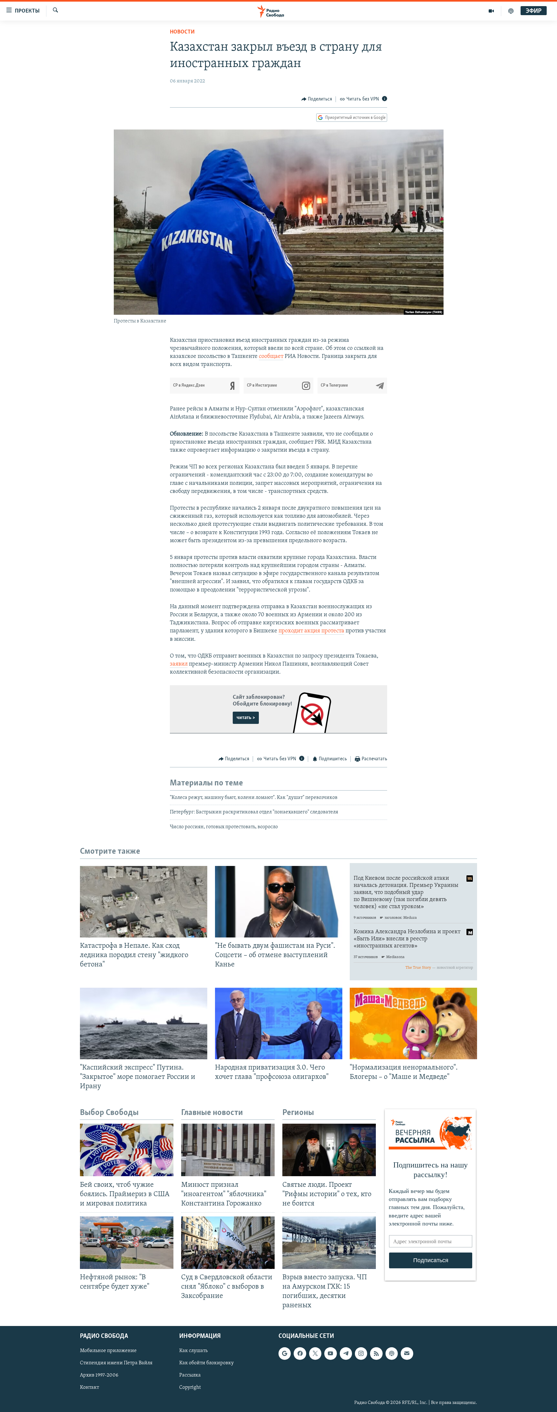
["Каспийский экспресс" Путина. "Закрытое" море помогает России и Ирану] (143, 1023)
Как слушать (193, 1350)
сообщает (271, 357)
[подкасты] (511, 11)
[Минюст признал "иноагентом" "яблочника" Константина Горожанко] (228, 1150)
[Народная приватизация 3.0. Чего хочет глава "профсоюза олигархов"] (278, 1023)
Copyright (190, 1387)
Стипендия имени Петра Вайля (116, 1363)
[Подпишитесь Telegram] (346, 1353)
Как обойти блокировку (206, 1363)
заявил (179, 664)
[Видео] (491, 11)
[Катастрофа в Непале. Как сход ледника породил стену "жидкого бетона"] (143, 901)
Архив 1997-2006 (99, 1375)
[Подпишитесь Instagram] (361, 1353)
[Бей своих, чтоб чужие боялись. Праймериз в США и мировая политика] (126, 1150)
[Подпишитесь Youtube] (330, 1353)
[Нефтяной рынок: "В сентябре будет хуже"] (126, 1242)
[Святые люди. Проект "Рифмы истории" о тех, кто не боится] (329, 1150)
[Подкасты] (392, 1353)
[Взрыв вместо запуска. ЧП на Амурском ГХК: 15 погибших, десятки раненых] (329, 1242)
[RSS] (376, 1353)
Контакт (89, 1387)
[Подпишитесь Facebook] (300, 1353)
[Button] (316, 99)
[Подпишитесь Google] (284, 1353)
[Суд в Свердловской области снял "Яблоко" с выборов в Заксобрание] (228, 1242)
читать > (246, 717)
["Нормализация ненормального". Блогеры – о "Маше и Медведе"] (413, 1023)
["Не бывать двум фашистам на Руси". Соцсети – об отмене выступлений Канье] (278, 901)
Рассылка (190, 1375)
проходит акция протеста (311, 631)
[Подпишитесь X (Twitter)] (315, 1353)
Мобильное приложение (108, 1350)
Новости (182, 32)
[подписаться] (407, 1353)
